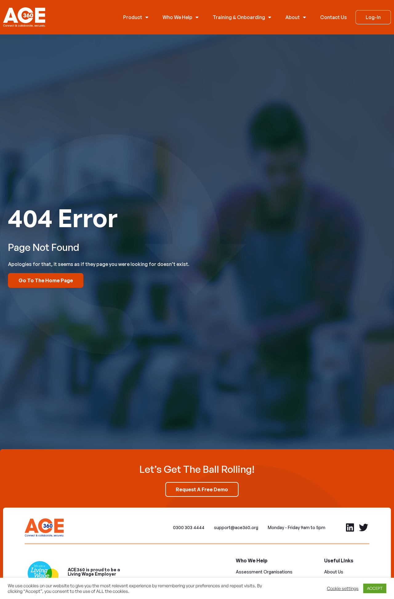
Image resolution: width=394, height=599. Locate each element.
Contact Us (333, 17)
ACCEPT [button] (375, 588)
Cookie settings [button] (343, 588)
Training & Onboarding (239, 17)
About (292, 17)
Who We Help (177, 17)
